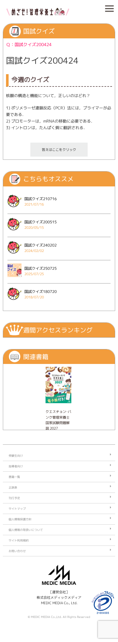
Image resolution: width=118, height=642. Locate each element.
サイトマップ (17, 509)
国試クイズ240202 (40, 245)
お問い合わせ (17, 551)
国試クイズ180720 (40, 291)
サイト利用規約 (19, 540)
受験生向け (16, 456)
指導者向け (16, 466)
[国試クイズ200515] (14, 232)
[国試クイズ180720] (14, 301)
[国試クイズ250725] (14, 278)
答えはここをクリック (59, 149)
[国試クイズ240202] (14, 255)
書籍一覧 (14, 477)
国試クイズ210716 (40, 198)
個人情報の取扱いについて (26, 530)
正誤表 (13, 487)
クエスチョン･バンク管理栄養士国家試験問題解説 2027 (58, 420)
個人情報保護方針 (20, 519)
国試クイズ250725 (40, 268)
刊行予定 (14, 498)
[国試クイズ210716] (14, 208)
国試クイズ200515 (40, 221)
